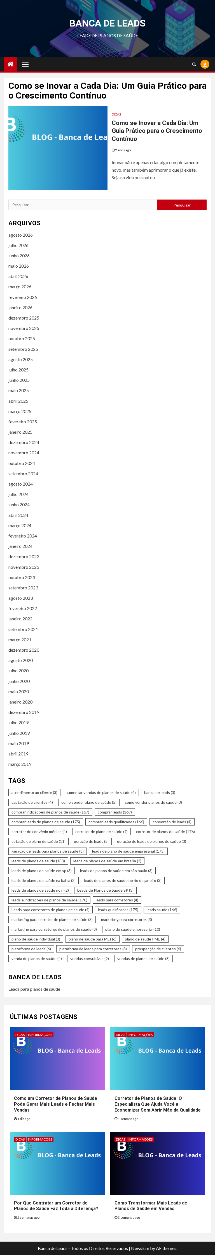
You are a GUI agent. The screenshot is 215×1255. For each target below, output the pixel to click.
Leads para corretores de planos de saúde (50, 909)
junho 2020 (19, 681)
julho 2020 (18, 670)
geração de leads (91, 841)
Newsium (140, 1248)
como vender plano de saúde (88, 802)
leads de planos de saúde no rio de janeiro (123, 880)
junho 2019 (19, 733)
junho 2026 (19, 255)
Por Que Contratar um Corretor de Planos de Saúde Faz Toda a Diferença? (56, 1205)
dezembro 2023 (23, 556)
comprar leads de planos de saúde (45, 821)
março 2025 (19, 411)
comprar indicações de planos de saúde (50, 812)
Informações (40, 1035)
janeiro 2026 (20, 307)
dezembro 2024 (23, 442)
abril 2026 (18, 276)
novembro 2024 (23, 452)
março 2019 (19, 764)
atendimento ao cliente (34, 792)
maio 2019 (18, 743)
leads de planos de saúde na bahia (43, 880)
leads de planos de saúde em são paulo (116, 870)
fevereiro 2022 (22, 608)
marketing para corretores (126, 919)
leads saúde (162, 909)
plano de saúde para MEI (92, 939)
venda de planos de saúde (36, 958)
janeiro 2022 (20, 618)
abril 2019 (18, 753)
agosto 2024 (20, 483)
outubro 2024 (21, 463)
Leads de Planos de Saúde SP (105, 890)
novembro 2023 (23, 567)
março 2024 (19, 525)
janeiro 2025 (20, 432)
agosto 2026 (20, 234)
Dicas (116, 114)
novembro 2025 (23, 328)
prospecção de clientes (158, 948)
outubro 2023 (21, 577)
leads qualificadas (118, 909)
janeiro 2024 (20, 546)
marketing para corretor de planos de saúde (52, 919)
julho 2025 (18, 369)
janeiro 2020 (20, 701)
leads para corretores (117, 900)
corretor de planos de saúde (165, 831)
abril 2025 (18, 401)
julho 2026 (18, 245)
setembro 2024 (23, 473)
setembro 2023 (23, 587)
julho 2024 (18, 494)
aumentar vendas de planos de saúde (101, 792)
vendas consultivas (89, 958)
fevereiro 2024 (22, 535)
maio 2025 (18, 390)
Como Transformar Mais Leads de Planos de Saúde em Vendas (150, 1205)
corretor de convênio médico (39, 831)
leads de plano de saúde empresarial (128, 851)
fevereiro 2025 (22, 421)
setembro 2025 (23, 349)
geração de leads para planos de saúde (47, 851)
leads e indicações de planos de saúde (49, 900)
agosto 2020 (20, 660)
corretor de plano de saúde (101, 831)
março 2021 (19, 639)
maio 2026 (18, 265)
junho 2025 (19, 380)
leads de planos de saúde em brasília (107, 860)
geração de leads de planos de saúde (151, 841)
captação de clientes (32, 802)
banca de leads (159, 792)
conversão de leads (172, 821)
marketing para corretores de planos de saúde (54, 929)
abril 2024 (18, 515)
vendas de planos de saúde (143, 958)
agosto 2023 (20, 598)
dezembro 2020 (23, 649)
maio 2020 (18, 691)
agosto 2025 (20, 359)
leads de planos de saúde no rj (40, 890)
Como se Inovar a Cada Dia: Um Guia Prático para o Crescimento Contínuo (157, 130)
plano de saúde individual (35, 939)
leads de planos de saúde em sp (41, 870)
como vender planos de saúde (153, 802)
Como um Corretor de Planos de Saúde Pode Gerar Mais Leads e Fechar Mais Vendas (55, 1104)
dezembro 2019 (23, 712)
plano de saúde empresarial (132, 929)
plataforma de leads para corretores (93, 948)
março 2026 (19, 286)
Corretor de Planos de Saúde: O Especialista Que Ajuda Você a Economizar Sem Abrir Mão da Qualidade (157, 1104)
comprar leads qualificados (116, 821)
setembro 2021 (23, 629)
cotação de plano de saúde (38, 841)
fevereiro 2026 (22, 297)
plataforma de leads (31, 948)
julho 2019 (18, 722)
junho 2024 (19, 504)
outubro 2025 (21, 338)
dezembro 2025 (23, 317)
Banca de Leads (107, 23)
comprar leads (115, 812)
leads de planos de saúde (38, 860)
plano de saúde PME (145, 939)
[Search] (194, 64)
